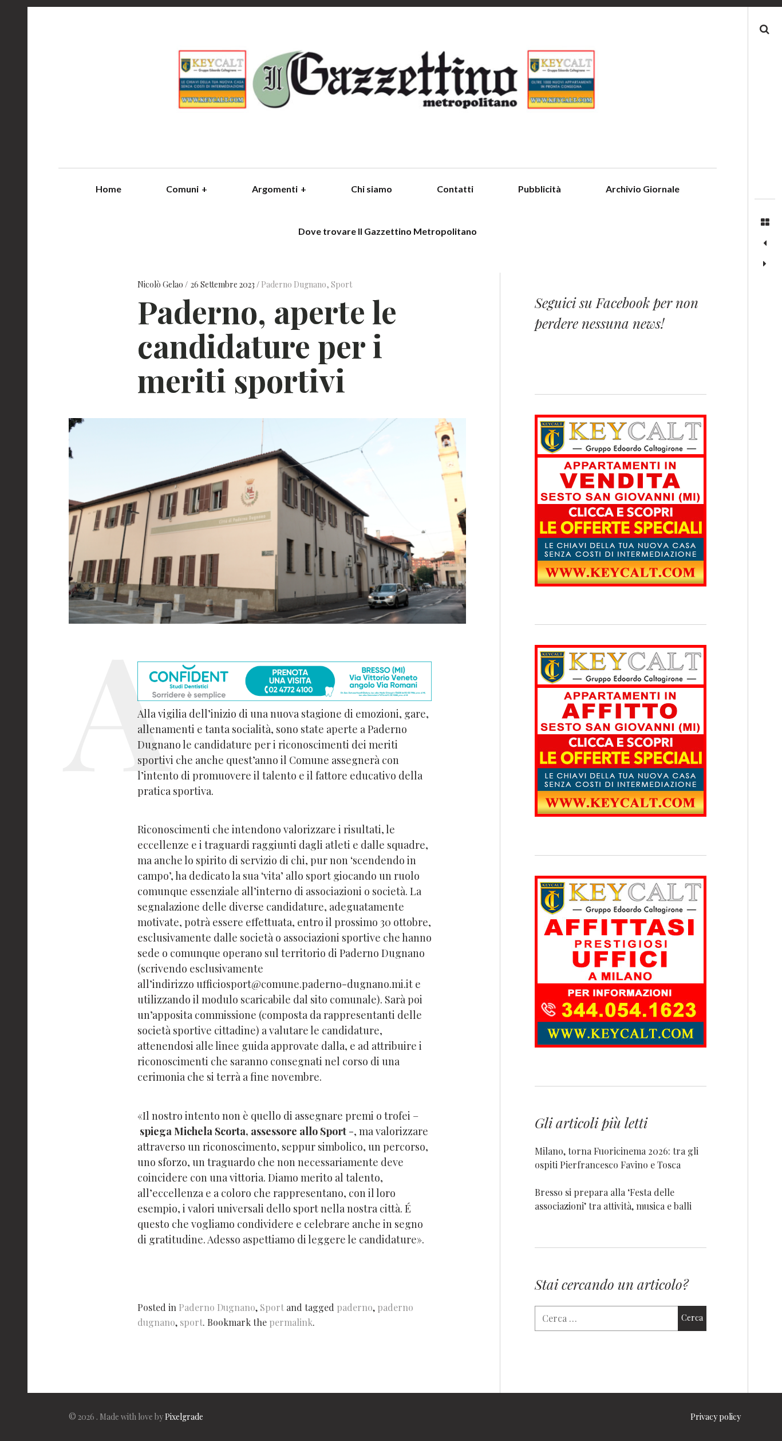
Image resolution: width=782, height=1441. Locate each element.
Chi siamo (371, 188)
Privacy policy (715, 1416)
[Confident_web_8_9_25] (284, 697)
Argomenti (279, 188)
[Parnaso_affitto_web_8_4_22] (620, 813)
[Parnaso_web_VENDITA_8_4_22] (620, 583)
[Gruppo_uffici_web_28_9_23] (620, 1044)
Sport (341, 284)
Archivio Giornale (643, 188)
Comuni (186, 188)
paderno (355, 1307)
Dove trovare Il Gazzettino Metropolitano (387, 231)
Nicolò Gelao (161, 284)
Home (108, 188)
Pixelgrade (184, 1416)
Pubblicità (539, 188)
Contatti (455, 188)
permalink (291, 1322)
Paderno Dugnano (293, 284)
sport (191, 1322)
